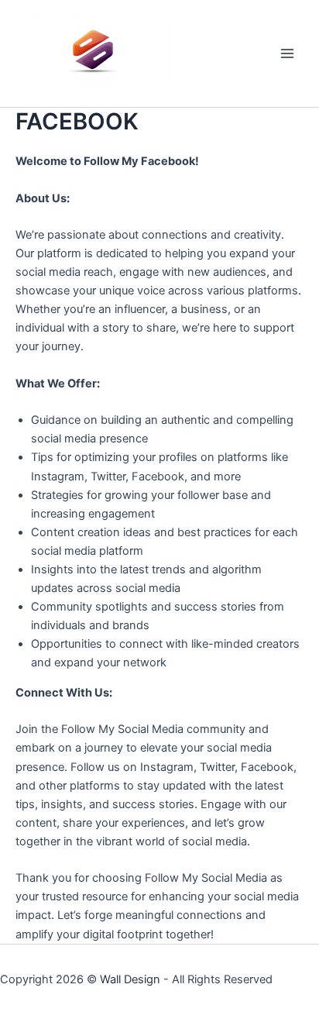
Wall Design (130, 979)
